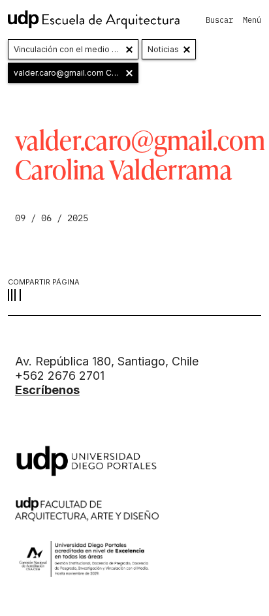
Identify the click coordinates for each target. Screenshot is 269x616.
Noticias (163, 49)
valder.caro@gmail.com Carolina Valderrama (76, 73)
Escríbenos (47, 390)
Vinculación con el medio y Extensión (76, 49)
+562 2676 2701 (59, 375)
